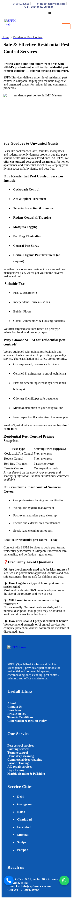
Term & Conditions (20, 717)
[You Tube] (50, 13)
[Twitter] (30, 13)
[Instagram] (43, 13)
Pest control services (20, 745)
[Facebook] (23, 13)
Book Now (14, 710)
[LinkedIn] (37, 13)
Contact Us (14, 706)
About (12, 703)
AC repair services (19, 766)
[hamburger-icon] (66, 26)
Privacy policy (16, 713)
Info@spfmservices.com (36, 886)
